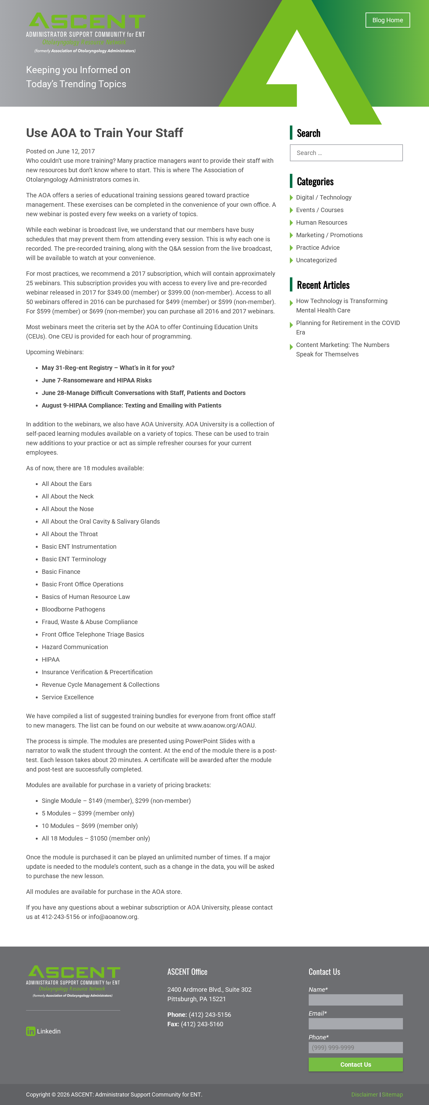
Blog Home (387, 20)
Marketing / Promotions (329, 235)
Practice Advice (318, 247)
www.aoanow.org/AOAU (221, 725)
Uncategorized (316, 260)
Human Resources (321, 222)
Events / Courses (320, 210)
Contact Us (355, 1064)
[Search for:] (346, 152)
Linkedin (49, 1031)
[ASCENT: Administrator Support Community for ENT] (85, 32)
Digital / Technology (323, 197)
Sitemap (392, 1094)
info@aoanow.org (113, 917)
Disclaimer (364, 1094)
